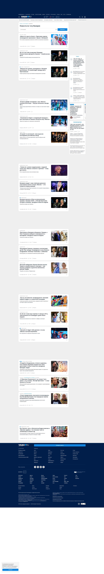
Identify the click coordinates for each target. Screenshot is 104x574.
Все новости (25, 23)
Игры (64, 14)
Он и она (62, 450)
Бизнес (35, 452)
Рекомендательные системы (57, 499)
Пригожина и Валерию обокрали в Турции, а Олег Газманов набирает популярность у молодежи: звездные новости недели (33, 234)
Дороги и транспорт (38, 457)
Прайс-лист (20, 452)
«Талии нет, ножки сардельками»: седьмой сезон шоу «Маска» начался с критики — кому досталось (34, 168)
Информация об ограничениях (57, 496)
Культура (50, 453)
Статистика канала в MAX (23, 457)
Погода (32, 14)
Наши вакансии (21, 455)
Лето (49, 455)
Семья (62, 462)
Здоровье (36, 462)
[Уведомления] (82, 16)
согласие (6, 567)
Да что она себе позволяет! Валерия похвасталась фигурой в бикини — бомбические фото (35, 54)
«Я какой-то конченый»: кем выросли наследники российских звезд (31, 134)
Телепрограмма (38, 14)
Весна (35, 453)
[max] (41, 467)
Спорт (74, 450)
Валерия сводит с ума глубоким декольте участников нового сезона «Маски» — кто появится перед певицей (33, 184)
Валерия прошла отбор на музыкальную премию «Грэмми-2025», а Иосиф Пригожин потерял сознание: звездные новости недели (34, 201)
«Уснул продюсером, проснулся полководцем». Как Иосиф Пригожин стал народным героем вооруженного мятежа (34, 397)
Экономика (75, 457)
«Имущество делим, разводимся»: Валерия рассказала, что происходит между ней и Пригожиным (33, 70)
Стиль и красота (76, 452)
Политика (62, 453)
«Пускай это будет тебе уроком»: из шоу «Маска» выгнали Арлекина (32, 330)
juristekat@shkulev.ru (43, 500)
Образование (50, 462)
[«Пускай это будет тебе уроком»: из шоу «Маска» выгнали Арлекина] (59, 333)
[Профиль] (85, 16)
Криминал (50, 452)
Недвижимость (21, 14)
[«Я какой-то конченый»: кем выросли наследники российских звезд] (59, 137)
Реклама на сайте (21, 450)
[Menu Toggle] (19, 16)
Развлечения (63, 458)
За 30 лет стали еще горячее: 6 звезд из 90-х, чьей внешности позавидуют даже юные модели (34, 315)
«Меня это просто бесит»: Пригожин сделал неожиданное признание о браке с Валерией (34, 37)
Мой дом (50, 457)
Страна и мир (75, 453)
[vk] (38, 467)
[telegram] (35, 467)
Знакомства (27, 14)
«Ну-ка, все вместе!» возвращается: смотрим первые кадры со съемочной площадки (34, 298)
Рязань (21, 23)
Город (35, 455)
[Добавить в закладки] (66, 46)
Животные (36, 460)
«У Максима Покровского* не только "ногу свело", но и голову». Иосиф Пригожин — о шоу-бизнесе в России (35, 380)
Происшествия (63, 455)
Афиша (43, 14)
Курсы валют (53, 14)
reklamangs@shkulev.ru (56, 493)
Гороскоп (48, 14)
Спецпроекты (75, 458)
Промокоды (68, 14)
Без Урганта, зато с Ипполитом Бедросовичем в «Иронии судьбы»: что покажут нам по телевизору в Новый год (35, 430)
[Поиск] (79, 16)
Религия (62, 460)
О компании (20, 453)
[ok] (43, 467)
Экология (74, 455)
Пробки (58, 14)
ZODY (61, 14)
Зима (49, 450)
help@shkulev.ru (25, 501)
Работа (62, 457)
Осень (62, 452)
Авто (35, 450)
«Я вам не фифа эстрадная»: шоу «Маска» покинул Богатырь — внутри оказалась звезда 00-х (34, 103)
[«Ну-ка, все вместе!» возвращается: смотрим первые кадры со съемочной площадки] (59, 301)
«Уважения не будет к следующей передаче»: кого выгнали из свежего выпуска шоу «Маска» (35, 118)
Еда (34, 458)
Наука (49, 458)
